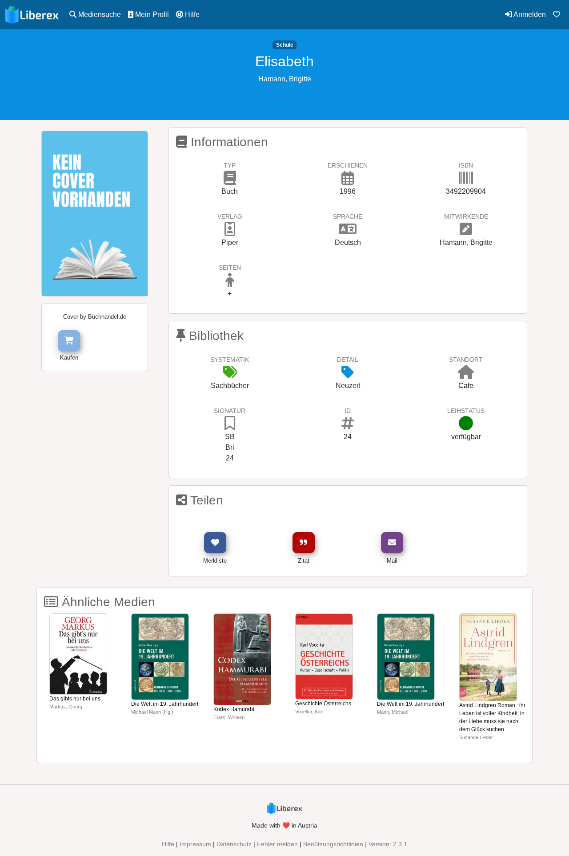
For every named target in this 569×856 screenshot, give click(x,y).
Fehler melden (277, 844)
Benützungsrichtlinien (333, 844)
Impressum (195, 844)
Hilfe (191, 14)
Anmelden (529, 14)
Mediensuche (98, 14)
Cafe (465, 385)
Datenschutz (234, 844)
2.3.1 (400, 844)
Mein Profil (151, 14)
